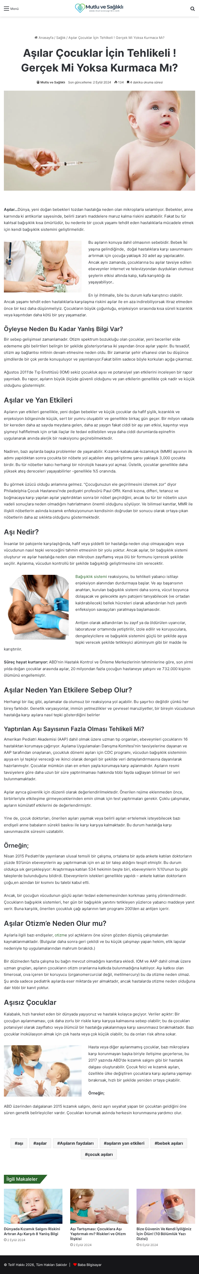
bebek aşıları (170, 1143)
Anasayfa (45, 37)
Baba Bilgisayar (90, 1265)
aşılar (41, 1143)
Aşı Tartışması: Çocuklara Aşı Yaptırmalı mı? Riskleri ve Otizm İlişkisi (98, 1234)
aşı (20, 1143)
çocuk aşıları (100, 1154)
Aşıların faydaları (77, 1143)
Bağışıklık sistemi (91, 576)
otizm (60, 935)
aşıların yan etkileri (125, 1143)
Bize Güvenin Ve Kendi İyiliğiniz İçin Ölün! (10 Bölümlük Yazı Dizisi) (164, 1234)
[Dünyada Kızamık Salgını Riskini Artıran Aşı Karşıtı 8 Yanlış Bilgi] (33, 1206)
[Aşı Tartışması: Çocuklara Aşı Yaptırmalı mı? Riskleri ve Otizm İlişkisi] (99, 1206)
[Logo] (99, 8)
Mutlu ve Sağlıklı (52, 82)
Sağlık (61, 37)
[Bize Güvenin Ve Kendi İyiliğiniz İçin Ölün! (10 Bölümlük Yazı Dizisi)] (166, 1206)
